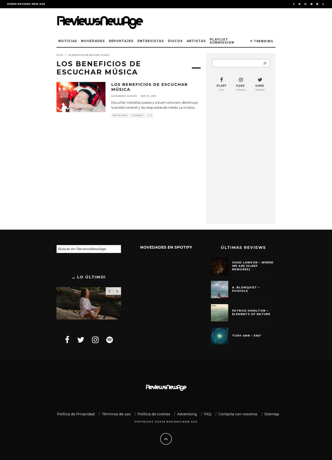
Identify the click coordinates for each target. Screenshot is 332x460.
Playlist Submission (222, 41)
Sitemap (271, 414)
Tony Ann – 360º (247, 335)
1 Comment (137, 115)
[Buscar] (265, 63)
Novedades (93, 41)
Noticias (67, 41)
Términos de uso (116, 414)
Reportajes (121, 41)
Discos (175, 41)
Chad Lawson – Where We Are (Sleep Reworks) (252, 266)
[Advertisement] (217, 21)
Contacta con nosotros (237, 414)
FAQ (207, 414)
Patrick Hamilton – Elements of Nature (251, 312)
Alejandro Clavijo (124, 96)
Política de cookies (154, 414)
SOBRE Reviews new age (26, 3)
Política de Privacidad (76, 414)
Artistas (196, 41)
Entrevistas (151, 41)
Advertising (187, 414)
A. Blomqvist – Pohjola (246, 289)
